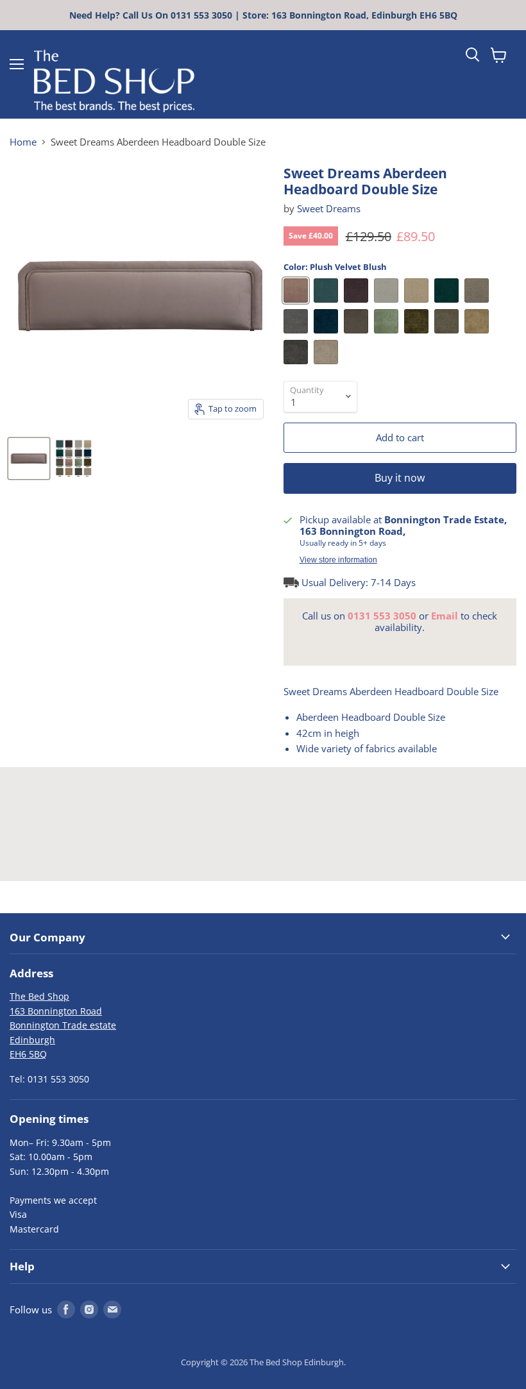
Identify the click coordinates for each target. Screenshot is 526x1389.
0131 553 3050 (382, 615)
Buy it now (400, 478)
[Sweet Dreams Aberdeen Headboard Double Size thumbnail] (28, 458)
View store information (338, 559)
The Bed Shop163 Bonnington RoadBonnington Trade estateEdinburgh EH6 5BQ (63, 1025)
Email (444, 615)
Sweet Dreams (329, 208)
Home (23, 142)
